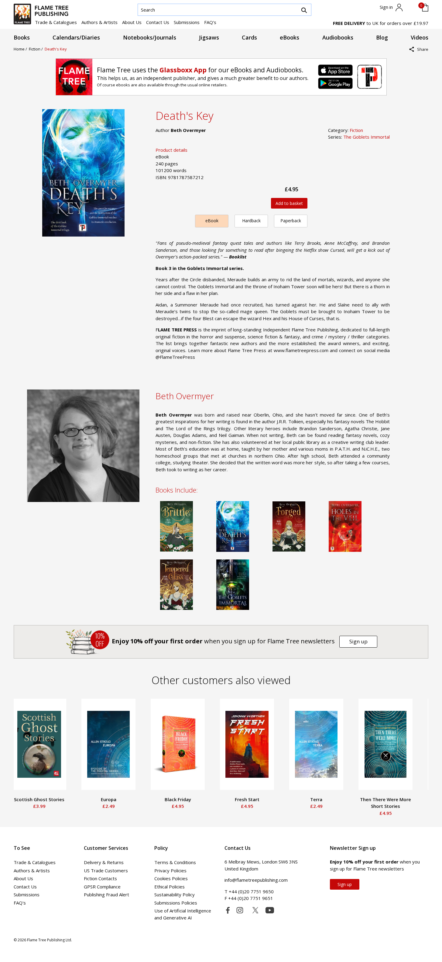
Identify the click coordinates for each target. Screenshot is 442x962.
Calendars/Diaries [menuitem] (76, 37)
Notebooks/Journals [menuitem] (149, 37)
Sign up (358, 641)
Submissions (187, 22)
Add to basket (289, 203)
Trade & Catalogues (56, 22)
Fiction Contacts (100, 878)
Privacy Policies (170, 870)
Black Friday (178, 799)
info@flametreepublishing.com (256, 880)
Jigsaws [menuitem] (209, 37)
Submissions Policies (175, 903)
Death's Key (56, 49)
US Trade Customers (106, 870)
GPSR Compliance (102, 887)
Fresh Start (247, 799)
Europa (108, 799)
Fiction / (37, 49)
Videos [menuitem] (419, 37)
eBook (211, 220)
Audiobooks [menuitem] (337, 37)
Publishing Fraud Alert (106, 894)
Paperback (290, 220)
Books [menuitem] (22, 37)
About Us (132, 22)
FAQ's (210, 22)
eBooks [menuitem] (289, 37)
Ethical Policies (169, 887)
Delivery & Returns (104, 862)
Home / (21, 49)
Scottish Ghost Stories (39, 799)
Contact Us (157, 22)
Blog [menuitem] (382, 37)
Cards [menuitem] (249, 37)
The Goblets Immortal (366, 137)
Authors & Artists (99, 22)
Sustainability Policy (174, 894)
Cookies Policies (171, 878)
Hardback (251, 220)
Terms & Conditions (175, 862)
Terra (316, 799)
